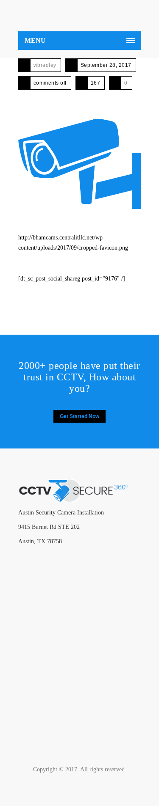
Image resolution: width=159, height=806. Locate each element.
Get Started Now (79, 416)
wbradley (44, 65)
